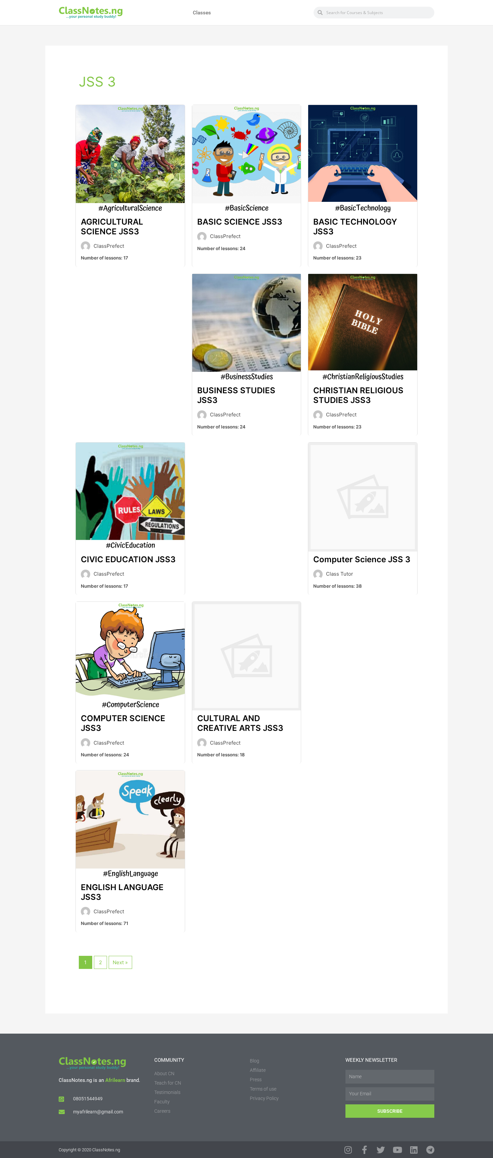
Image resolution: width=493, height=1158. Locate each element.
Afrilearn (115, 1080)
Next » (120, 962)
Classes (202, 13)
